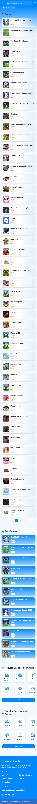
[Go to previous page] (12, 520)
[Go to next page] (24, 520)
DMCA (21, 778)
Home (5, 7)
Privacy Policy (7, 778)
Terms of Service (25, 775)
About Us (5, 775)
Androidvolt (12, 761)
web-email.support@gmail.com (14, 790)
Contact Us (6, 782)
